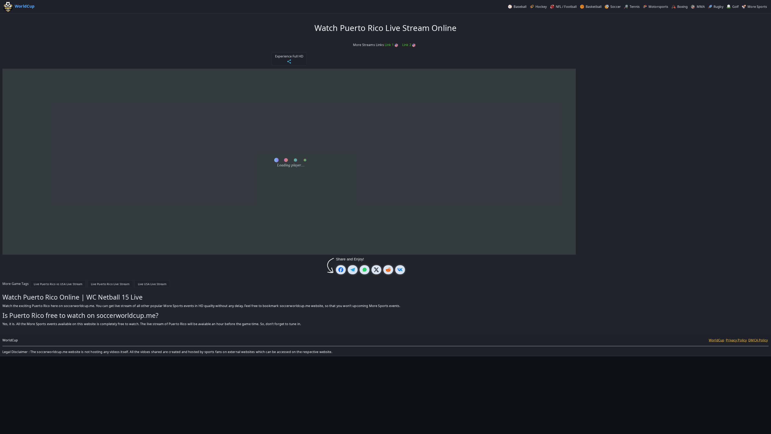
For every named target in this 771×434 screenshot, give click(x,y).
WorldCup (716, 340)
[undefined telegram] (353, 269)
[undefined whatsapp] (364, 269)
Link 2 (407, 45)
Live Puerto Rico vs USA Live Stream (58, 284)
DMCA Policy (758, 340)
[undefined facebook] (341, 269)
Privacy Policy (736, 340)
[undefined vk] (400, 269)
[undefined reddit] (388, 269)
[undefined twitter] (376, 269)
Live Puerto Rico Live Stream (110, 284)
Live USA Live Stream (152, 284)
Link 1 (390, 45)
